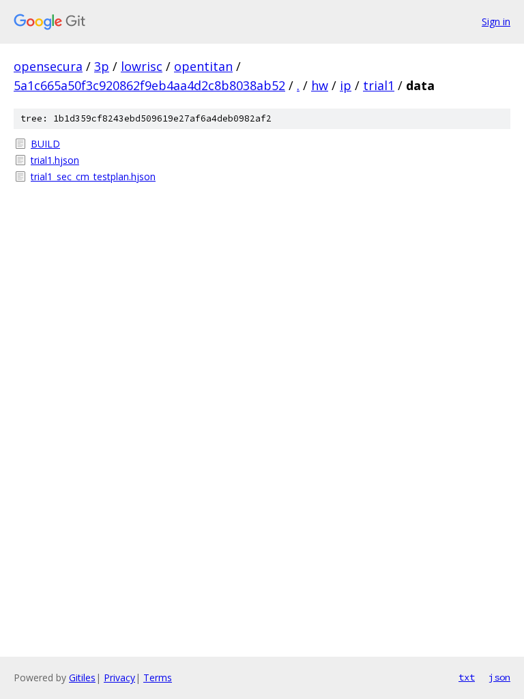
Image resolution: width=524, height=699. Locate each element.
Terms (157, 677)
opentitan (203, 66)
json (499, 677)
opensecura (48, 66)
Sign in (496, 21)
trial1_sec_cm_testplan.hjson (93, 176)
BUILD (45, 143)
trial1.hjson (55, 160)
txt (466, 677)
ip (345, 85)
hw (319, 85)
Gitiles (82, 677)
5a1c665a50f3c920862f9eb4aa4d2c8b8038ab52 (149, 85)
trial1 (378, 85)
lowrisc (141, 66)
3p (101, 66)
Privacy (119, 677)
